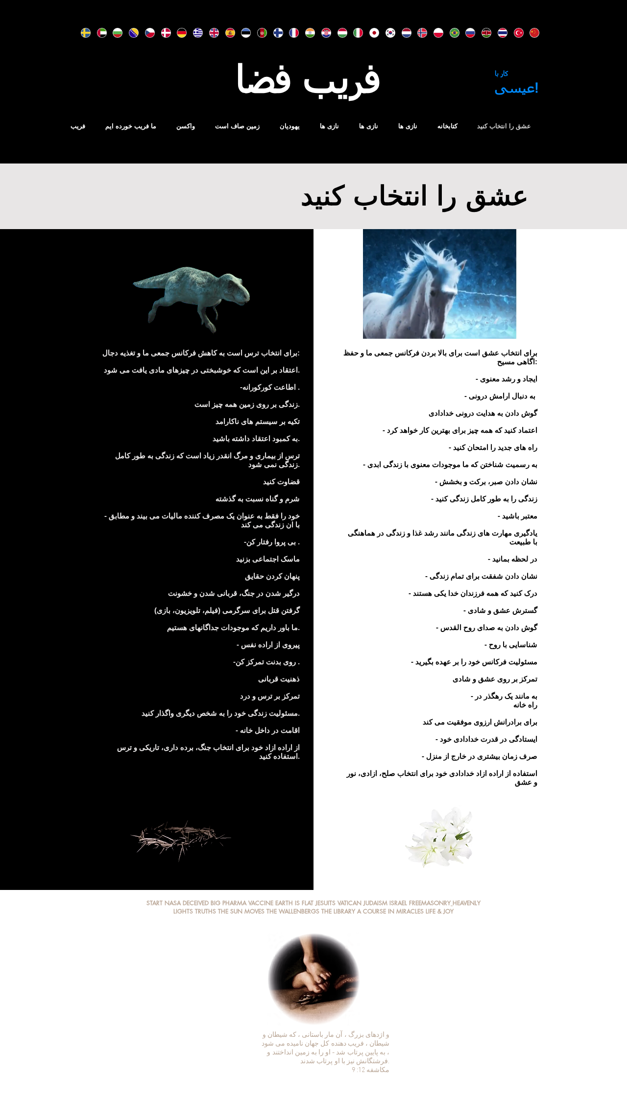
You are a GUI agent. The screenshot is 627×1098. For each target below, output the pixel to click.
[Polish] (434, 32)
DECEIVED (197, 903)
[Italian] (354, 32)
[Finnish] (274, 32)
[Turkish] (514, 32)
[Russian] (466, 32)
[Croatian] (322, 32)
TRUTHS (205, 911)
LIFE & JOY (440, 911)
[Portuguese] (450, 32)
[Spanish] (226, 32)
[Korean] (386, 32)
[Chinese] (530, 32)
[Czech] (146, 32)
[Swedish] (82, 32)
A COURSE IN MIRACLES (390, 911)
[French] (290, 32)
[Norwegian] (418, 32)
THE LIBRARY (338, 911)
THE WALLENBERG (291, 911)
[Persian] (258, 32)
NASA (173, 903)
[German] (177, 32)
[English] (210, 32)
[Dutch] (402, 32)
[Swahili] (482, 32)
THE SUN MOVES (241, 911)
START (154, 903)
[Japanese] (370, 32)
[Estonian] (242, 32)
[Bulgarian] (113, 32)
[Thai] (498, 32)
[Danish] (162, 32)
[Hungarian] (338, 32)
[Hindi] (306, 32)
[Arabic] (98, 32)
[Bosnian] (129, 32)
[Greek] (194, 32)
